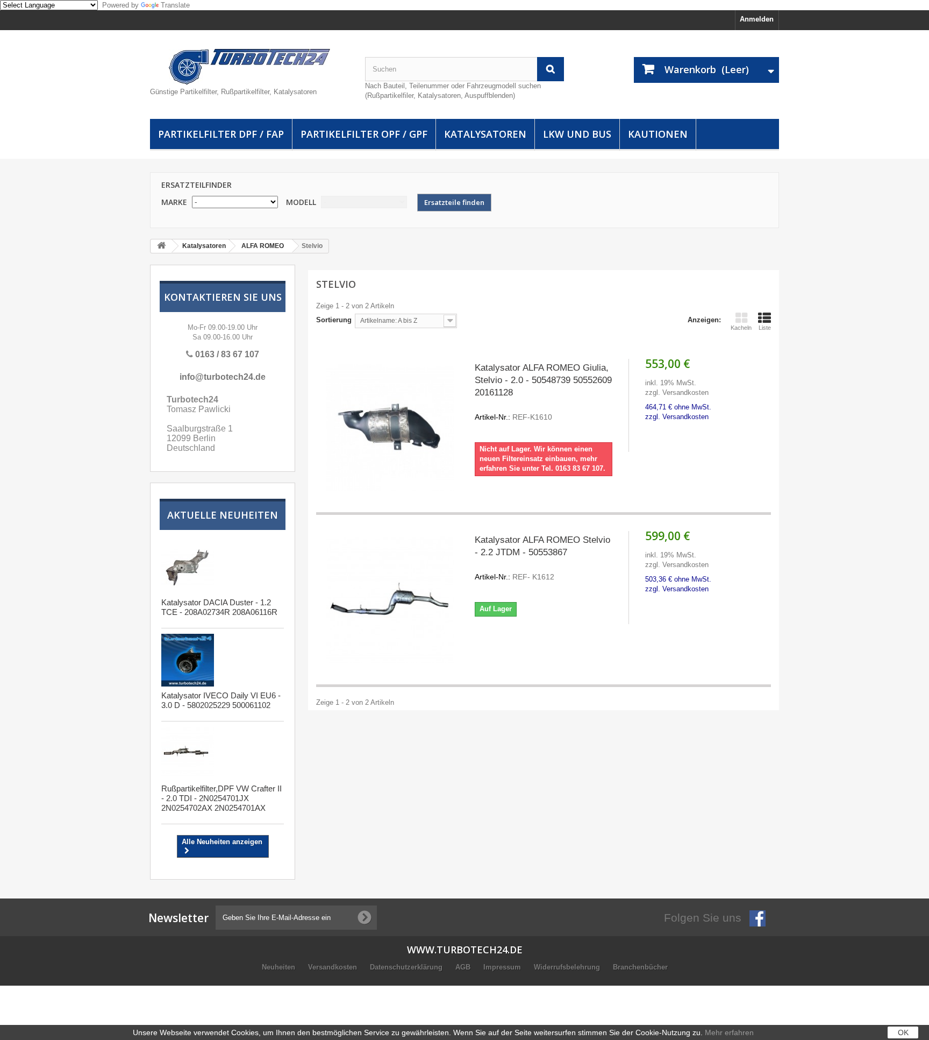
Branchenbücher (640, 967)
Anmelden (757, 19)
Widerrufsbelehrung (568, 967)
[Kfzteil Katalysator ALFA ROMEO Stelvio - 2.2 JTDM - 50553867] (390, 599)
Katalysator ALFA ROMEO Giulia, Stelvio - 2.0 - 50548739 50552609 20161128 (543, 392)
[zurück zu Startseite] (161, 246)
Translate (175, 5)
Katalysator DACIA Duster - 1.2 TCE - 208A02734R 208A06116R (219, 607)
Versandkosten (333, 967)
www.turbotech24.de (465, 949)
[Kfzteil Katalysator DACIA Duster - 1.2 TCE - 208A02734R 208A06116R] (187, 567)
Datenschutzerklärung (407, 967)
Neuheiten (279, 967)
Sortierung (334, 320)
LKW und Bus (577, 134)
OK (903, 1032)
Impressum (503, 967)
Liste (765, 327)
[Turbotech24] (249, 66)
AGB (464, 967)
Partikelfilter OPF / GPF (364, 134)
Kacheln (741, 327)
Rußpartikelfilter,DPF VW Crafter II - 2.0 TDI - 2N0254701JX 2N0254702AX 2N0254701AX (221, 798)
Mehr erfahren (729, 1032)
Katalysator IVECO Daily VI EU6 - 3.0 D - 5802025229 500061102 (221, 700)
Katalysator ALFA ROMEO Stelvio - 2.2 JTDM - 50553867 (542, 558)
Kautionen (658, 134)
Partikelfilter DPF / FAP (221, 134)
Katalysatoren (485, 134)
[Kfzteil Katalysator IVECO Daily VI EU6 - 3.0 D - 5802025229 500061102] (187, 660)
